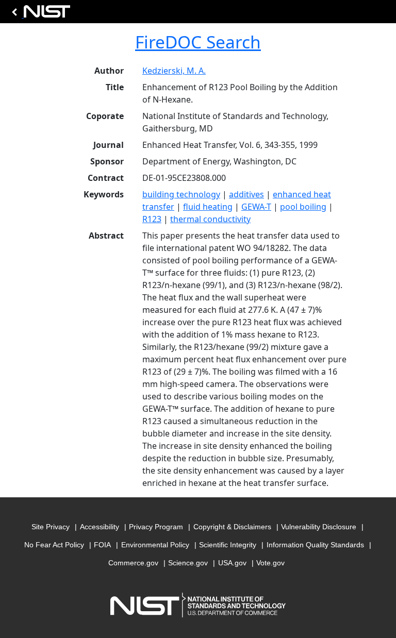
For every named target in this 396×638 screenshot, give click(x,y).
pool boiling (303, 206)
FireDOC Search (198, 42)
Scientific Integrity (227, 545)
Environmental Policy (155, 545)
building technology (181, 194)
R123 (151, 219)
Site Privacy (50, 527)
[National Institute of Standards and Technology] (39, 14)
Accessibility (99, 527)
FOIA (102, 545)
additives (246, 194)
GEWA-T (256, 206)
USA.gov (232, 563)
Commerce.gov (133, 563)
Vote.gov (270, 563)
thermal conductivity (210, 219)
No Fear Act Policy (54, 545)
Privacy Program (156, 527)
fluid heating (208, 206)
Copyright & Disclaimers (232, 527)
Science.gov (188, 563)
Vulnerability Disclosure (318, 527)
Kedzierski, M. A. (174, 70)
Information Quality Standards (315, 545)
